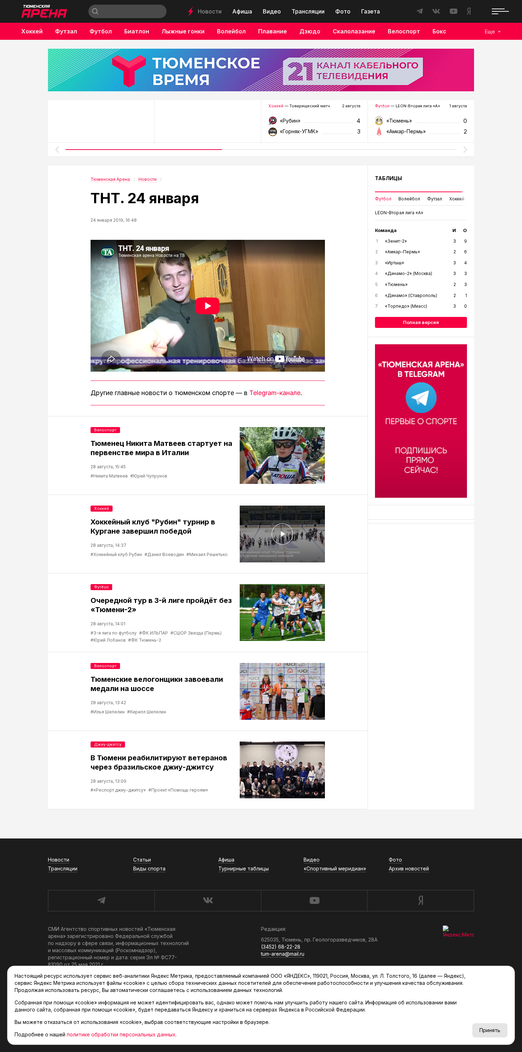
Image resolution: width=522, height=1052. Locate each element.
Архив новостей (409, 868)
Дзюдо (309, 31)
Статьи (142, 860)
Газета (370, 11)
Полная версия (421, 322)
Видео (272, 11)
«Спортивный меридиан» (335, 868)
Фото (342, 11)
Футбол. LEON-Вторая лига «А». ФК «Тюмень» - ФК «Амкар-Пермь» (421, 123)
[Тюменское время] (261, 70)
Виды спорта (149, 868)
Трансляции (308, 11)
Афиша (242, 11)
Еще (490, 31)
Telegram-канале (274, 392)
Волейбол (231, 31)
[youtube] (314, 900)
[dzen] (420, 900)
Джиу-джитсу (107, 744)
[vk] (207, 900)
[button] (57, 149)
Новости (210, 11)
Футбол (100, 31)
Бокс (439, 31)
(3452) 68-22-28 (280, 947)
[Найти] (95, 11)
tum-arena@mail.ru (282, 954)
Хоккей (32, 31)
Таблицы (388, 178)
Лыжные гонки (183, 31)
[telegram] (101, 900)
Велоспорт (404, 31)
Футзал (66, 31)
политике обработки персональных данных (121, 1034)
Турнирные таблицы (243, 868)
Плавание (272, 31)
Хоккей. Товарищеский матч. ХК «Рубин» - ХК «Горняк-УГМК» (314, 123)
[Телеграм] (421, 421)
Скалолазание (354, 31)
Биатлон (136, 31)
